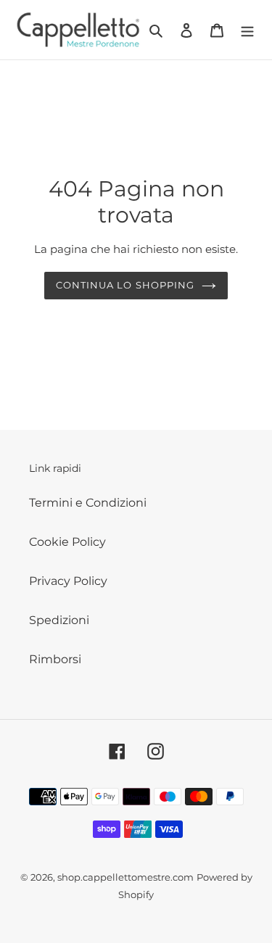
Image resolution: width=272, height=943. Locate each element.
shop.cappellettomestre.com (125, 877)
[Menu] (247, 30)
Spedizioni (59, 620)
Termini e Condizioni (88, 503)
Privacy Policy (68, 581)
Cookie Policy (67, 542)
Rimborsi (55, 659)
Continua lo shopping (125, 285)
